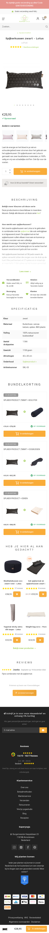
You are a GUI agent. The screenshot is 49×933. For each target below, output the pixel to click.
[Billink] (7, 907)
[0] (43, 18)
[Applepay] (24, 902)
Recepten (24, 818)
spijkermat (25, 231)
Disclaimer (35, 922)
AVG (26, 918)
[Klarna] (41, 902)
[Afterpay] (7, 902)
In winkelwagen (32, 171)
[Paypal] (16, 896)
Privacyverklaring (15, 918)
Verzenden (24, 800)
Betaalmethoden (24, 792)
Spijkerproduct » (30, 362)
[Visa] (24, 896)
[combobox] (24, 26)
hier (38, 213)
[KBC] (16, 902)
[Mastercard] (32, 896)
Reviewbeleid (35, 918)
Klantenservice (24, 796)
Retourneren (24, 805)
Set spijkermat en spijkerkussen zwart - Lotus (36, 582)
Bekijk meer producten (23, 648)
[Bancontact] (41, 896)
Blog (24, 813)
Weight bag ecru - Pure (36, 627)
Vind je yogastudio (24, 809)
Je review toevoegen (26, 693)
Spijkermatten (25, 33)
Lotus (24, 43)
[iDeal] (7, 896)
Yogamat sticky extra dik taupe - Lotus (13, 628)
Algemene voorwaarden (19, 922)
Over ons (24, 787)
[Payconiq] (32, 902)
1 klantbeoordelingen (30, 47)
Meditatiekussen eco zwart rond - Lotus (13, 582)
